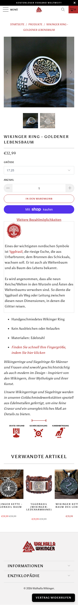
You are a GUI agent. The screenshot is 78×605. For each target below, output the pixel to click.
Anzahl (9, 179)
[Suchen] (64, 9)
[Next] (70, 72)
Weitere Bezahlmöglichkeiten (39, 220)
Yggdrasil (16, 251)
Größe (9, 162)
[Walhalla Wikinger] (39, 9)
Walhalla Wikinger (43, 588)
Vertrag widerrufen (53, 597)
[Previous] (7, 72)
